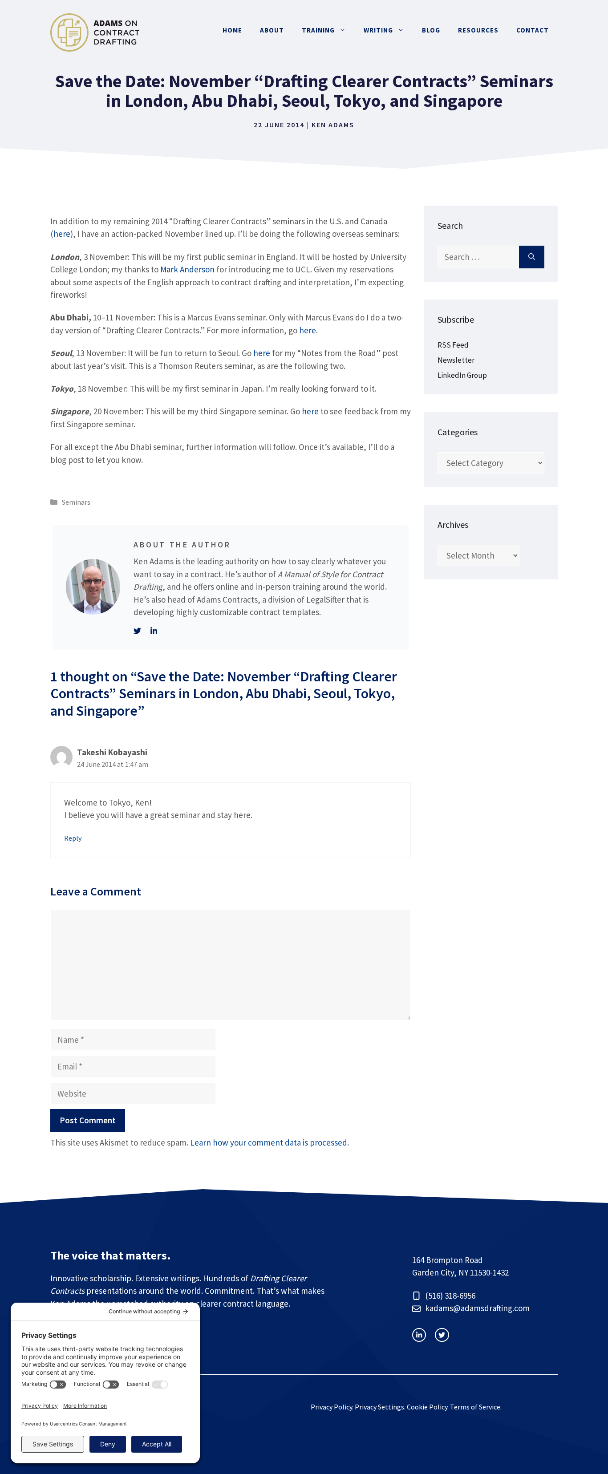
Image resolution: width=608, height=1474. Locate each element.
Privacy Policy (331, 1406)
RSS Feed (453, 345)
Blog (431, 30)
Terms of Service (475, 1406)
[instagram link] (419, 1335)
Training (318, 30)
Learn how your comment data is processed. (269, 1142)
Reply (73, 838)
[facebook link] (442, 1335)
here (61, 233)
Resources (478, 30)
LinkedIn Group (462, 375)
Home (232, 30)
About (272, 30)
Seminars (76, 502)
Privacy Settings (379, 1406)
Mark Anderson (187, 269)
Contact (532, 30)
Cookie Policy (427, 1406)
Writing (378, 30)
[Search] (531, 257)
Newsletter (456, 360)
